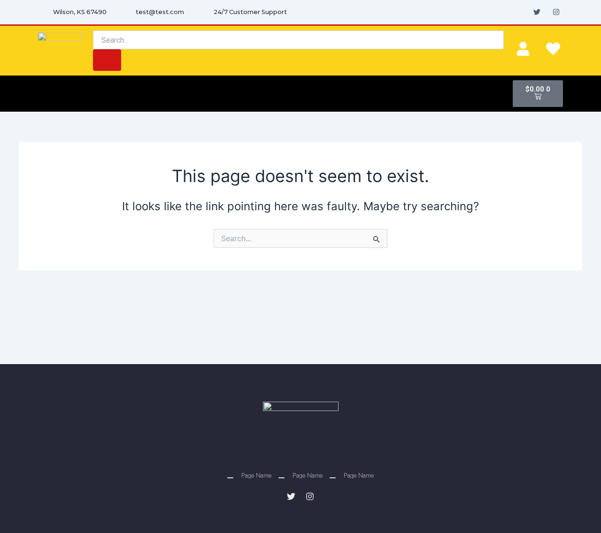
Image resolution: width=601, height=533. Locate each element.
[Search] (107, 60)
